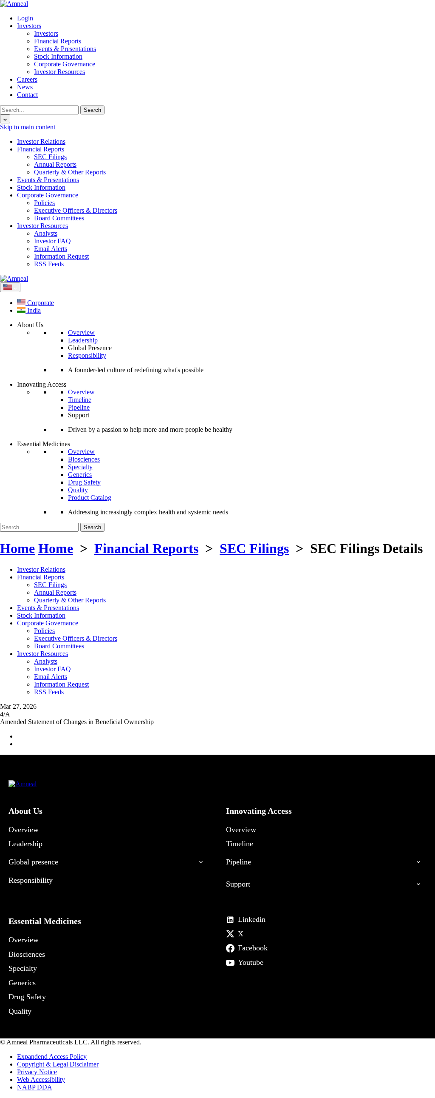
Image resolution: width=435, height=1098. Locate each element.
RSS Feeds (49, 264)
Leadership (83, 340)
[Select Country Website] (10, 287)
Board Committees (59, 218)
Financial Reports (57, 41)
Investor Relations (41, 141)
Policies (44, 202)
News (25, 87)
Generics (80, 474)
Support (78, 415)
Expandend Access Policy (52, 1056)
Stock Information (58, 56)
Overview (81, 332)
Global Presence (90, 347)
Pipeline (79, 407)
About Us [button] (30, 324)
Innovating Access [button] (41, 384)
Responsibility (87, 355)
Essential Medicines (44, 921)
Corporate (39, 302)
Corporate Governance (64, 64)
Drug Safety (84, 482)
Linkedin (252, 919)
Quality (78, 489)
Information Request (61, 256)
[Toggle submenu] (198, 858)
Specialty (80, 467)
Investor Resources (59, 71)
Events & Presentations (65, 48)
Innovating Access (259, 811)
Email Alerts (50, 248)
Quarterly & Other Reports (70, 172)
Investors (29, 25)
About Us (25, 811)
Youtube (250, 962)
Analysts (45, 233)
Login (25, 18)
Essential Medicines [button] (43, 444)
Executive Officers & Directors (75, 210)
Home (17, 548)
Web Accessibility (41, 1079)
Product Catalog (89, 497)
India (33, 310)
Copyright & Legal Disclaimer (58, 1064)
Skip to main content (27, 127)
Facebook (253, 948)
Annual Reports (55, 164)
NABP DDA (34, 1087)
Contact (27, 94)
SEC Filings (50, 156)
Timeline (79, 399)
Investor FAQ (52, 241)
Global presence (33, 862)
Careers (27, 79)
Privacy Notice (37, 1071)
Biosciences (84, 459)
